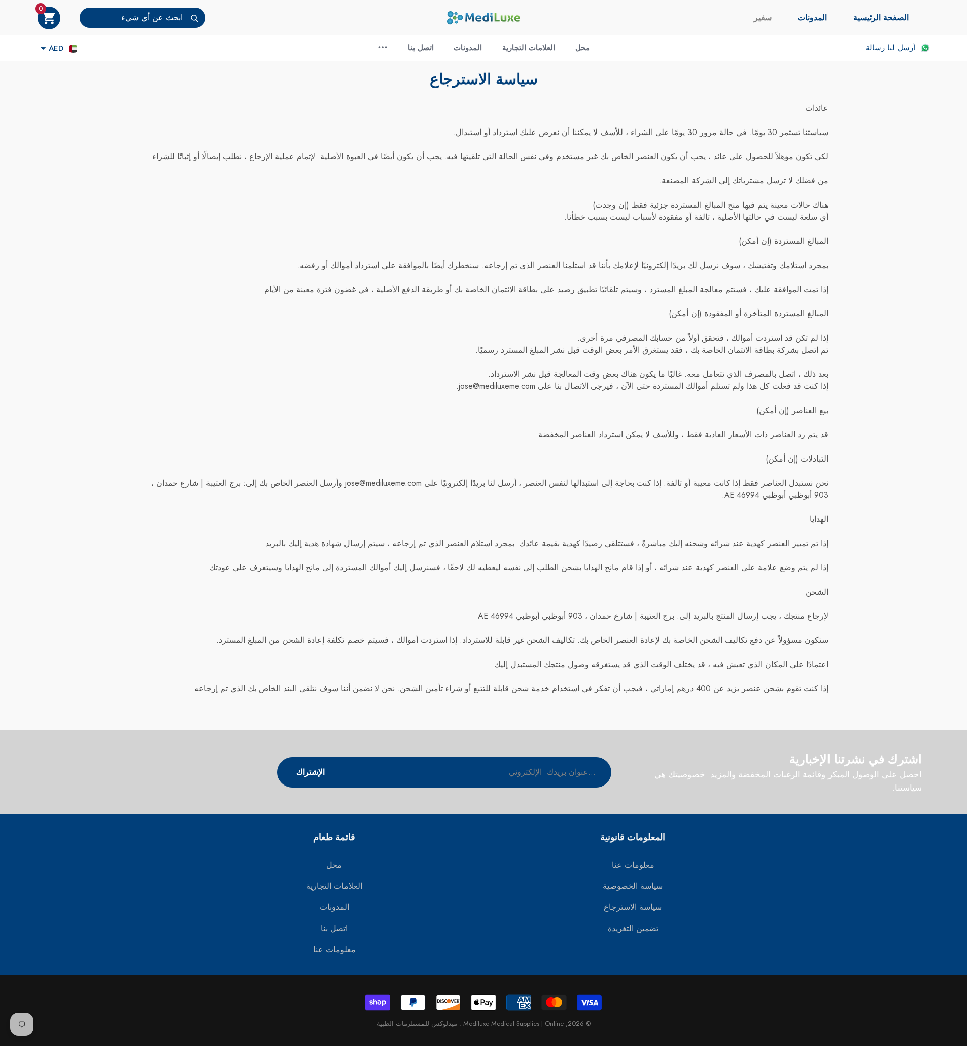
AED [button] (56, 48)
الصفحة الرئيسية (881, 17)
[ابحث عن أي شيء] (142, 18)
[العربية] (73, 48)
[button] (49, 18)
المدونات (812, 17)
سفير (763, 17)
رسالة (875, 47)
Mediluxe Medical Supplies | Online (512, 1023)
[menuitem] (881, 17)
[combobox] (131, 18)
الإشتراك (310, 772)
